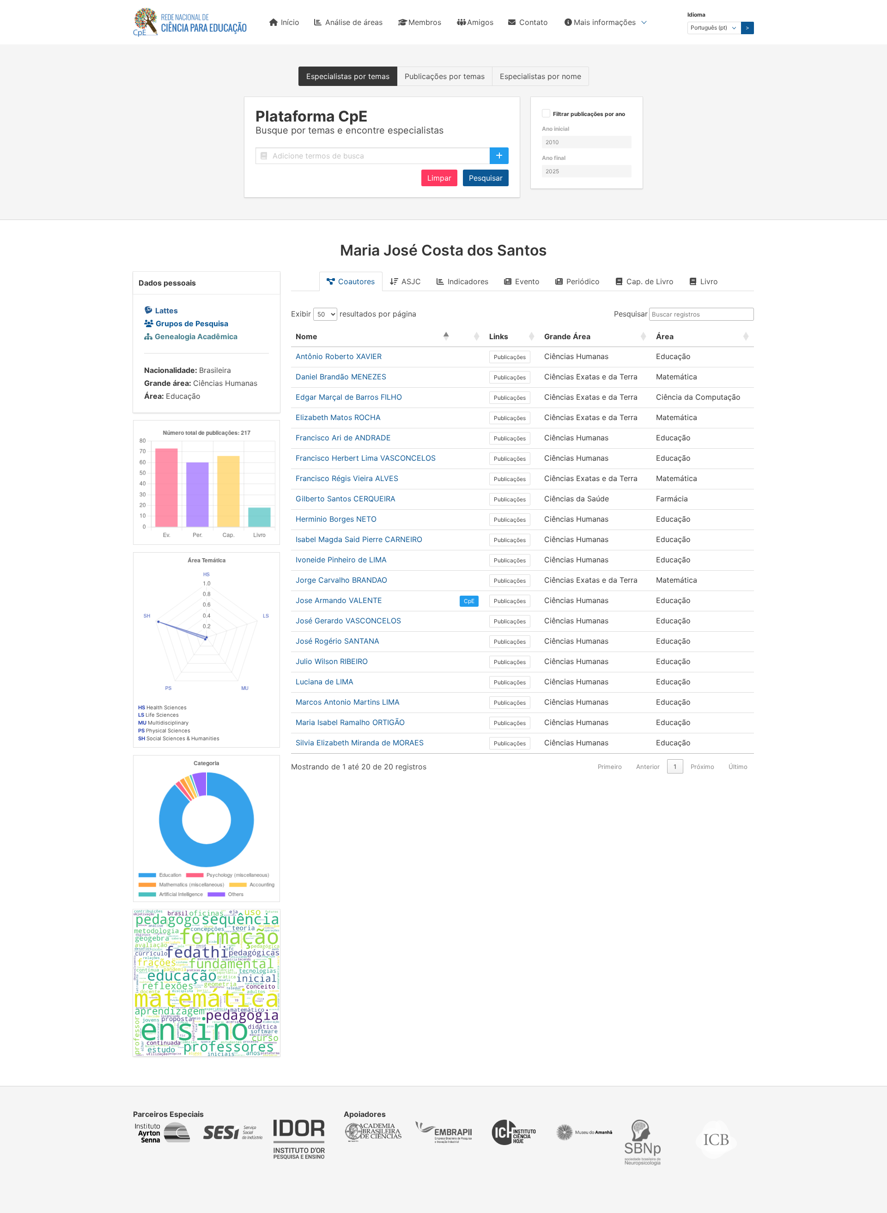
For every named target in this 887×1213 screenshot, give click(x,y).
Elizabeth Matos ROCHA (338, 417)
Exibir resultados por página (353, 313)
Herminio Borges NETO (336, 519)
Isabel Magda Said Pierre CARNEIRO (359, 539)
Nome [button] (306, 336)
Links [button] (498, 336)
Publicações (510, 357)
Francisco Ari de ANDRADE (343, 437)
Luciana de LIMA (324, 681)
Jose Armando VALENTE (339, 600)
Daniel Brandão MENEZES (341, 376)
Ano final (553, 157)
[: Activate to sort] (469, 336)
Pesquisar (486, 178)
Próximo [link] (702, 766)
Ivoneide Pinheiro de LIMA (341, 559)
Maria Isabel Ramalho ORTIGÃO (350, 722)
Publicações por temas (445, 76)
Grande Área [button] (567, 336)
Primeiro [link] (610, 766)
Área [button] (665, 336)
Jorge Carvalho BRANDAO (341, 580)
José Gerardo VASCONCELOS (348, 620)
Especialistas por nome (540, 76)
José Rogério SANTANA (337, 641)
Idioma (696, 14)
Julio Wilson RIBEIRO (332, 661)
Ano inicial (555, 128)
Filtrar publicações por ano (589, 114)
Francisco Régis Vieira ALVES (347, 478)
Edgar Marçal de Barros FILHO (349, 397)
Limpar (439, 178)
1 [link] (675, 766)
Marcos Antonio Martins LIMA (348, 702)
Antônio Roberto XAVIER (339, 356)
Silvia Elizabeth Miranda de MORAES (360, 742)
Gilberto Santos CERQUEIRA (345, 498)
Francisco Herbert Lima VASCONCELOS (366, 458)
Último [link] (738, 766)
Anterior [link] (648, 766)
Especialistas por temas (347, 76)
